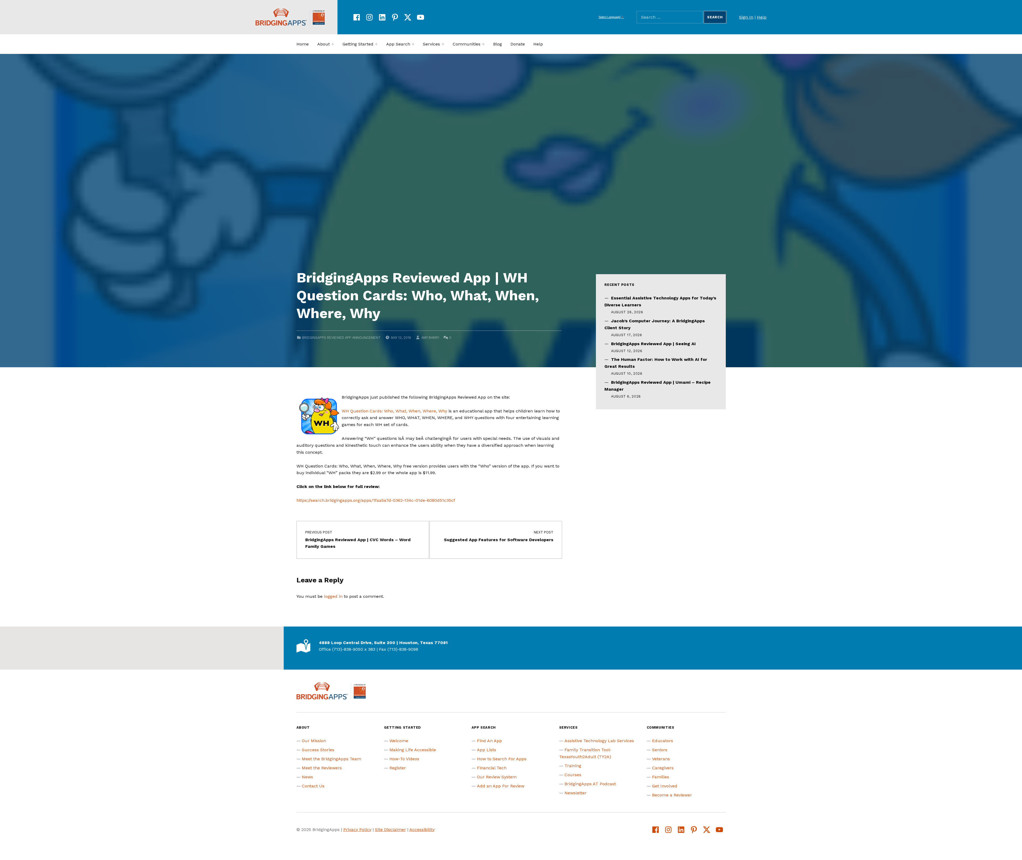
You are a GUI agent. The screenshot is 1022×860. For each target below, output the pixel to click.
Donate (517, 44)
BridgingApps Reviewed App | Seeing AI (653, 343)
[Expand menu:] (332, 44)
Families (660, 776)
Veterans (661, 758)
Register (397, 767)
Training (572, 765)
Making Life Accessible (412, 749)
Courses (572, 774)
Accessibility (422, 829)
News (307, 776)
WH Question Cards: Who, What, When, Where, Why (394, 411)
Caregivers (663, 767)
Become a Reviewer (672, 795)
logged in (333, 596)
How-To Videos (404, 758)
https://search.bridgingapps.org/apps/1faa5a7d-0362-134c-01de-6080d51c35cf (375, 500)
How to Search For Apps (501, 758)
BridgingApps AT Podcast (590, 783)
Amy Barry (430, 338)
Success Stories (318, 749)
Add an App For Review (500, 785)
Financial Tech (491, 767)
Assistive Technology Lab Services (599, 740)
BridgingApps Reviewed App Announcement (341, 338)
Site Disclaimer (390, 829)
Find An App (489, 740)
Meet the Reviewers (322, 767)
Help (762, 17)
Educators (662, 740)
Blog (497, 44)
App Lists (486, 749)
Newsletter (575, 792)
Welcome (398, 740)
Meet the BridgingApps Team (331, 758)
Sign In (746, 17)
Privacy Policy (357, 829)
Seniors (659, 749)
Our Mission (314, 740)
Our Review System (497, 776)
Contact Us (313, 785)
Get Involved (664, 785)
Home (302, 44)
